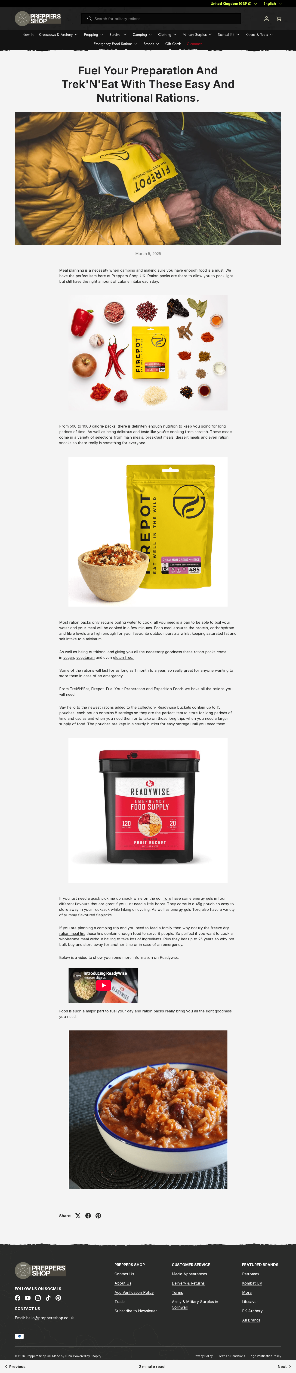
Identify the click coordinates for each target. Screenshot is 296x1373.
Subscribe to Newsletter (135, 1311)
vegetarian (85, 657)
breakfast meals (159, 437)
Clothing (164, 34)
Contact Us (124, 1274)
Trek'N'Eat (79, 688)
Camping (140, 34)
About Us (122, 1283)
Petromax (250, 1274)
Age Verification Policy (134, 1292)
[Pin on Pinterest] (98, 1216)
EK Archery (252, 1311)
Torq (167, 898)
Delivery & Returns (188, 1283)
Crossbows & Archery (56, 34)
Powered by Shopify (87, 1356)
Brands (149, 43)
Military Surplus (195, 34)
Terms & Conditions (231, 1356)
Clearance (195, 43)
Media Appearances (189, 1274)
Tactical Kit (226, 34)
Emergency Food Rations (113, 43)
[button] (278, 18)
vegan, (69, 657)
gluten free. (123, 657)
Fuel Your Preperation (125, 688)
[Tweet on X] (78, 1216)
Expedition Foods (169, 688)
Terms (177, 1292)
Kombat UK (252, 1283)
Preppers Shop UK (38, 1356)
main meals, (133, 437)
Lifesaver (250, 1301)
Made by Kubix (62, 1356)
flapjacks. (104, 915)
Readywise (166, 707)
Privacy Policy (203, 1356)
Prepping (91, 34)
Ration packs (158, 275)
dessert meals (188, 437)
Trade (119, 1301)
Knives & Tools (257, 34)
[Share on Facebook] (88, 1216)
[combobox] (161, 19)
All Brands (251, 1320)
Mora (247, 1292)
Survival (115, 34)
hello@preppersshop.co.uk (50, 1317)
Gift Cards (173, 43)
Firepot (97, 688)
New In (28, 34)
